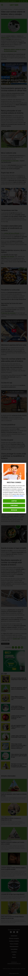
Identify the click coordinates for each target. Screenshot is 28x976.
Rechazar (14, 510)
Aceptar (14, 501)
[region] (14, 488)
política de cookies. (18, 496)
